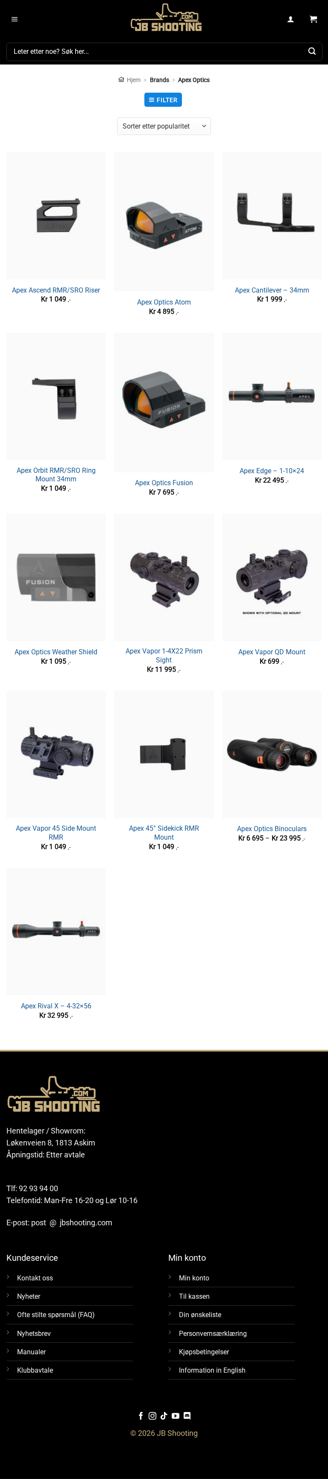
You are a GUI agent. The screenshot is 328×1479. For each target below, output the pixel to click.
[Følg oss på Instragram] (152, 1416)
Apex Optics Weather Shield (56, 652)
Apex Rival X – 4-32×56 (56, 1006)
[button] (14, 19)
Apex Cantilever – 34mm (272, 290)
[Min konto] (291, 19)
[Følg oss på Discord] (187, 1416)
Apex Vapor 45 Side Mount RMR (56, 832)
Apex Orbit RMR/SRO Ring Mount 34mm (56, 474)
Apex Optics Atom (164, 302)
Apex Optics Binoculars (272, 829)
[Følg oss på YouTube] (175, 1416)
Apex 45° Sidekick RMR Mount (164, 832)
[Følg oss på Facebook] (141, 1416)
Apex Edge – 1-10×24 (272, 471)
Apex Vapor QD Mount (271, 652)
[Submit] (312, 51)
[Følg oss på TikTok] (164, 1416)
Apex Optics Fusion (164, 483)
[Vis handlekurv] (313, 19)
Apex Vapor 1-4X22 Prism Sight (164, 655)
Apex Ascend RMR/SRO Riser (56, 290)
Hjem (134, 79)
